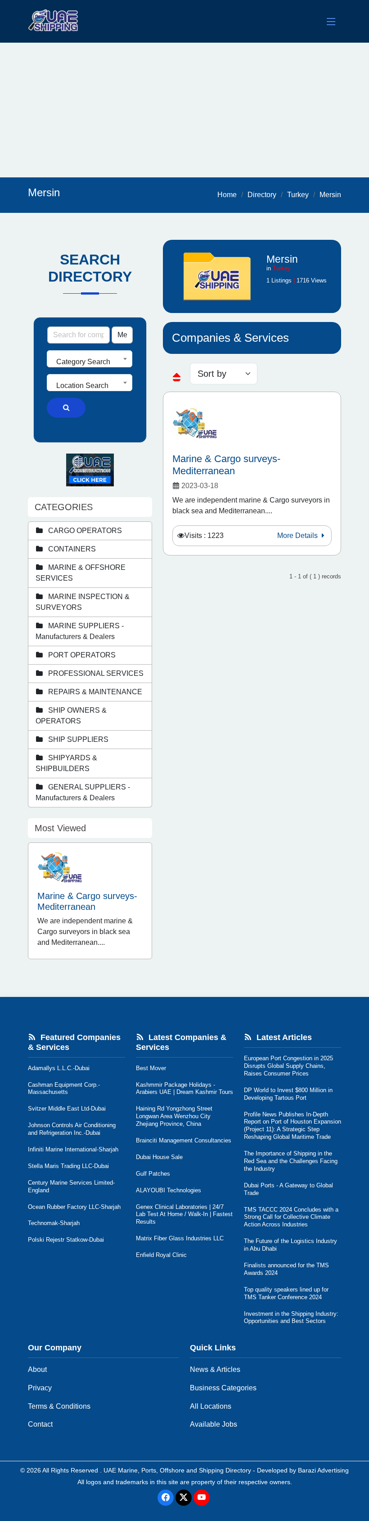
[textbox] (89, 361)
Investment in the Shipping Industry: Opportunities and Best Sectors (291, 1317)
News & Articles (215, 1369)
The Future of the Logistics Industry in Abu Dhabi (290, 1245)
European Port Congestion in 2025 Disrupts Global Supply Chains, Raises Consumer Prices (288, 1066)
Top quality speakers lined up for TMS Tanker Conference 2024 (286, 1293)
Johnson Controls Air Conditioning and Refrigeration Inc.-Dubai (72, 1129)
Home (227, 194)
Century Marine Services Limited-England (71, 1186)
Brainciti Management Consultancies (183, 1140)
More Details (298, 535)
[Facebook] (166, 1498)
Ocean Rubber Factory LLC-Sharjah (74, 1207)
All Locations (210, 1406)
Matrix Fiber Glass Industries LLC (180, 1238)
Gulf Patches (153, 1173)
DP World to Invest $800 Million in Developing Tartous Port (288, 1094)
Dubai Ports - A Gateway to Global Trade (288, 1189)
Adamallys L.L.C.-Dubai (59, 1068)
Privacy (40, 1388)
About (37, 1369)
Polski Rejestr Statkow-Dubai (66, 1239)
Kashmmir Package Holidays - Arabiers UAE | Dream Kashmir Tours (184, 1088)
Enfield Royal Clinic (161, 1255)
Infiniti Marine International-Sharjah (73, 1149)
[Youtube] (202, 1498)
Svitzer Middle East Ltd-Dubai (67, 1108)
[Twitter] (184, 1498)
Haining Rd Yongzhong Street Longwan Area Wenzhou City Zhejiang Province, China (174, 1116)
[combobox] (89, 358)
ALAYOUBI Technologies (168, 1190)
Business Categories (223, 1388)
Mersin (330, 194)
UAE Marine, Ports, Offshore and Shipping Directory (177, 1470)
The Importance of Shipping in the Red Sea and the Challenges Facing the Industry (291, 1161)
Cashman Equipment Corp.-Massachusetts (64, 1088)
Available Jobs (213, 1424)
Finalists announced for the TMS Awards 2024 (286, 1269)
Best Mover (151, 1068)
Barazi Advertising (323, 1470)
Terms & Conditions (59, 1406)
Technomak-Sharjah (54, 1223)
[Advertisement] (184, 110)
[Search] (66, 408)
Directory (262, 194)
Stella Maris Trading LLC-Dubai (68, 1166)
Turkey (298, 194)
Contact (40, 1424)
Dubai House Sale (159, 1157)
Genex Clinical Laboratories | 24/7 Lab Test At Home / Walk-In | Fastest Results (184, 1215)
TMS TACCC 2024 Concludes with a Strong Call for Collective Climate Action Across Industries (291, 1217)
